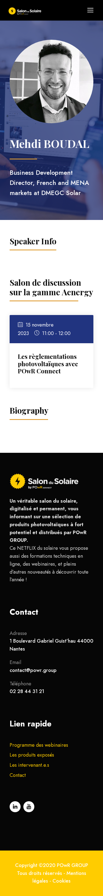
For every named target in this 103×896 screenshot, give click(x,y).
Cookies (61, 880)
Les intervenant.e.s (29, 765)
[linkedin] (15, 806)
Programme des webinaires (39, 745)
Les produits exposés (32, 754)
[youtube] (28, 806)
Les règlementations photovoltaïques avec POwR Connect (48, 363)
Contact (18, 775)
